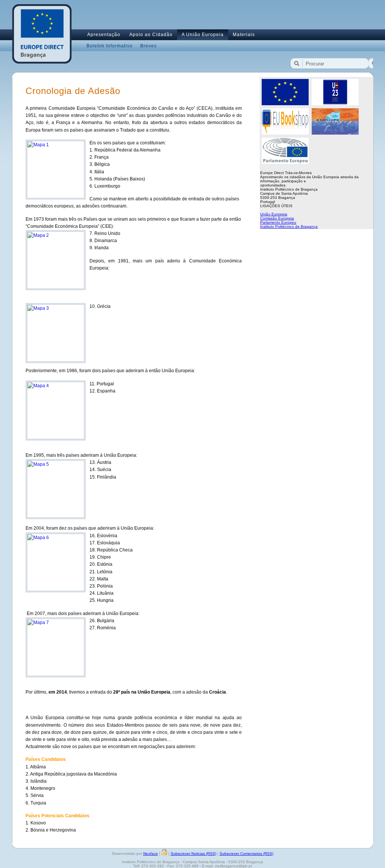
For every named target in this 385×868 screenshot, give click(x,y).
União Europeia (273, 214)
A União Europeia (203, 34)
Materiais (244, 34)
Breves (148, 45)
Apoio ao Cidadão (151, 34)
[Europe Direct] (335, 133)
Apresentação (103, 34)
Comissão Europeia (277, 218)
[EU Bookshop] (285, 133)
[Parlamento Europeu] (285, 162)
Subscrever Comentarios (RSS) (246, 853)
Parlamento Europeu (278, 222)
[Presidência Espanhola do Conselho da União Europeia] (335, 103)
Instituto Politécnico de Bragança (289, 226)
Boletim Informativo (109, 45)
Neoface (150, 853)
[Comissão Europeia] (285, 103)
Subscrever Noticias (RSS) (193, 853)
